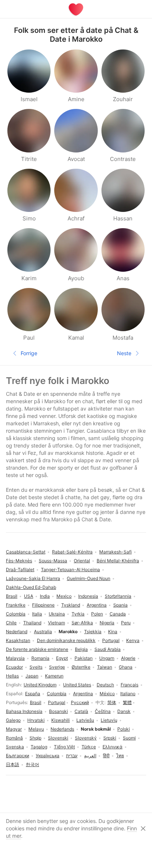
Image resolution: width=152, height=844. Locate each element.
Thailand (32, 622)
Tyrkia (78, 614)
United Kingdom (40, 684)
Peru (126, 622)
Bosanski (58, 711)
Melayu (36, 729)
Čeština (103, 711)
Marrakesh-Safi (115, 552)
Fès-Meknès (19, 560)
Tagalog (39, 746)
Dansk (124, 711)
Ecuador (14, 667)
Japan (31, 676)
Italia (37, 614)
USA (28, 596)
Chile (11, 622)
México (107, 693)
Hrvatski (36, 720)
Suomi (129, 738)
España (32, 693)
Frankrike (15, 605)
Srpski (109, 738)
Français (129, 684)
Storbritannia (118, 596)
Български (17, 755)
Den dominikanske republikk (66, 640)
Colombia (56, 693)
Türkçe (89, 746)
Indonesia (88, 596)
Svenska (15, 746)
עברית (71, 755)
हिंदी (106, 755)
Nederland (16, 631)
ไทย (120, 755)
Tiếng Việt (64, 746)
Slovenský (86, 738)
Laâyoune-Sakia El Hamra (33, 578)
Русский (80, 702)
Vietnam (56, 622)
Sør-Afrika (82, 622)
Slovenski (58, 738)
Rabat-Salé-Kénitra (72, 552)
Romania (40, 658)
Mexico (64, 596)
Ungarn (106, 658)
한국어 (32, 764)
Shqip (35, 738)
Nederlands (62, 729)
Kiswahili (60, 720)
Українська (47, 755)
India (45, 596)
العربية (90, 755)
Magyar (14, 729)
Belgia (81, 649)
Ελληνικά (112, 746)
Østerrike (81, 667)
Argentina (83, 693)
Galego (13, 720)
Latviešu (85, 720)
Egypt (62, 658)
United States (77, 684)
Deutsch (105, 684)
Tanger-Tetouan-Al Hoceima (70, 569)
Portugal (56, 702)
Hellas (12, 676)
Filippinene (43, 605)
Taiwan (104, 667)
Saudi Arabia (107, 649)
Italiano (127, 693)
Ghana (125, 667)
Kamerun (54, 676)
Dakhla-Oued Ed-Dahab (31, 587)
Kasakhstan (18, 640)
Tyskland (70, 605)
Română (14, 738)
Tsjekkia (92, 631)
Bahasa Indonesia (24, 711)
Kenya (132, 640)
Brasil (35, 702)
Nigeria (107, 622)
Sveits (36, 667)
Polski (123, 729)
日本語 (12, 764)
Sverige (57, 667)
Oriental (82, 560)
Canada (118, 614)
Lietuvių (109, 720)
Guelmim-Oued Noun (88, 578)
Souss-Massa (53, 560)
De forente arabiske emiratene (37, 649)
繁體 (127, 702)
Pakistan (84, 658)
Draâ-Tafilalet (20, 569)
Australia (43, 631)
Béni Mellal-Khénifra (118, 560)
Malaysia (15, 658)
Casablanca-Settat (25, 552)
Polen (97, 614)
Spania (120, 605)
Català (81, 711)
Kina (112, 631)
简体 (111, 702)
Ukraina (57, 614)
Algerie (128, 658)
